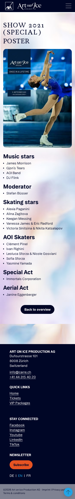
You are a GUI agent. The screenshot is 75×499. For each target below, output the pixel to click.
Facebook (17, 425)
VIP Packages (20, 403)
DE (12, 475)
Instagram (17, 430)
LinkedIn (16, 439)
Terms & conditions (14, 493)
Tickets (15, 398)
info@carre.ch (20, 372)
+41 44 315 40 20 (23, 377)
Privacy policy (60, 489)
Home (14, 393)
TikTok (14, 444)
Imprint (46, 489)
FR (28, 475)
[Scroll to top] (68, 492)
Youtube (16, 435)
